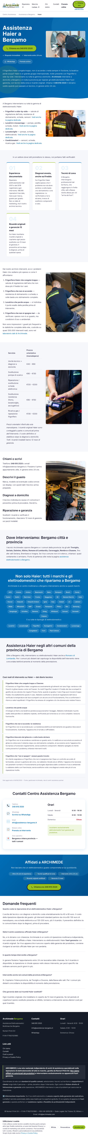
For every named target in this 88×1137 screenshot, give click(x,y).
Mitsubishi (20, 606)
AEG (10, 592)
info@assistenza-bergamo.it (24, 823)
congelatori (33, 631)
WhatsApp (11, 61)
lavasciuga (75, 626)
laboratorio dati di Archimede (15, 333)
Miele (10, 606)
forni (43, 631)
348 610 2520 (18, 807)
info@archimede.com (46, 1114)
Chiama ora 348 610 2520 (21, 48)
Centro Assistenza (9, 14)
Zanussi (65, 611)
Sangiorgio (13, 611)
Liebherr (77, 602)
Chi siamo (6, 1048)
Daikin (17, 597)
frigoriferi (36, 626)
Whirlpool (54, 611)
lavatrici (11, 626)
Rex (67, 606)
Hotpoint (20, 602)
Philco (59, 606)
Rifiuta (53, 1127)
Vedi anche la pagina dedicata (29, 143)
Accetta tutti (78, 1127)
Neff (30, 606)
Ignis (45, 602)
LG (69, 602)
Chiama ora (80, 4)
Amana (18, 592)
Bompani (58, 592)
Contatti (56, 4)
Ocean (38, 606)
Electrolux (27, 597)
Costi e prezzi (8, 1054)
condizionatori (62, 626)
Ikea (52, 602)
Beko (49, 592)
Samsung (76, 606)
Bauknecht (39, 592)
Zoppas (44, 616)
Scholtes (25, 611)
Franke (37, 597)
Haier (80, 597)
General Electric (68, 597)
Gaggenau (48, 597)
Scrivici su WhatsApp (21, 815)
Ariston (28, 592)
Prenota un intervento (21, 830)
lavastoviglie (23, 626)
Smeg (45, 611)
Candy (77, 592)
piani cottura (54, 631)
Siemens (35, 611)
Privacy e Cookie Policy (12, 1057)
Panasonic (48, 606)
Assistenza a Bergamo (27, 14)
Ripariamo (26, 4)
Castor (8, 597)
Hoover (10, 602)
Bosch (68, 592)
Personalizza (65, 1127)
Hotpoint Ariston (33, 602)
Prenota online (25, 61)
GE (57, 597)
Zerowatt (75, 611)
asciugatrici (48, 626)
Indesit (61, 602)
